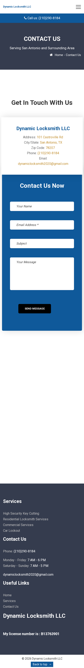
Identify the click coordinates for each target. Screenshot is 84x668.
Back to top (40, 664)
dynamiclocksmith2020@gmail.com (43, 164)
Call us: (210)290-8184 (43, 18)
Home (59, 55)
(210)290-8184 (48, 153)
